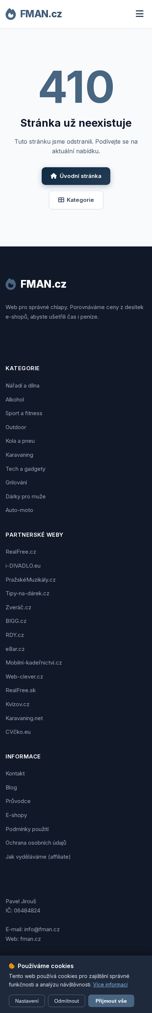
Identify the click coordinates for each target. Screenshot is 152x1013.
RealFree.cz (21, 551)
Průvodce (18, 801)
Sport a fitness (24, 413)
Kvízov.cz (18, 704)
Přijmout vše (111, 1001)
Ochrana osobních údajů (36, 842)
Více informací (110, 984)
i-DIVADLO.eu (23, 565)
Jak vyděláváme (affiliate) (38, 856)
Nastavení (27, 1001)
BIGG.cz (16, 620)
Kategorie (80, 199)
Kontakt (15, 773)
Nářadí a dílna (22, 385)
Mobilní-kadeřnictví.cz (34, 662)
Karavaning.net (24, 718)
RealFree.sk (21, 690)
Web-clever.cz (24, 676)
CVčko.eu (18, 731)
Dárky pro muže (26, 496)
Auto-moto (19, 509)
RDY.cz (15, 634)
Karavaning (19, 454)
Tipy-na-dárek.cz (27, 593)
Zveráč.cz (18, 607)
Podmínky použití (27, 829)
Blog (11, 787)
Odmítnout (66, 1001)
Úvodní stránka (80, 175)
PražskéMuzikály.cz (31, 579)
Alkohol (15, 399)
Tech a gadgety (25, 468)
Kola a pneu (20, 440)
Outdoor (16, 427)
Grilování (16, 482)
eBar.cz (15, 648)
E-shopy (16, 815)
